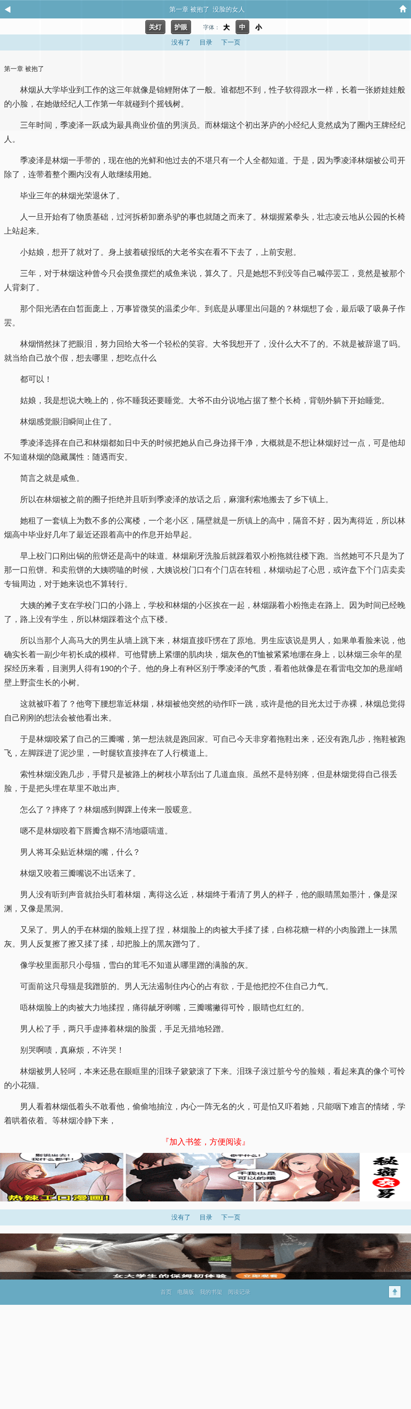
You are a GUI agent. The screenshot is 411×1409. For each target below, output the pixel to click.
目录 (205, 1217)
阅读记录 (239, 1292)
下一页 (230, 1217)
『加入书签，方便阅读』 (205, 1141)
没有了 (181, 1217)
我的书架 (211, 1292)
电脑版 (185, 1292)
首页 (166, 1292)
